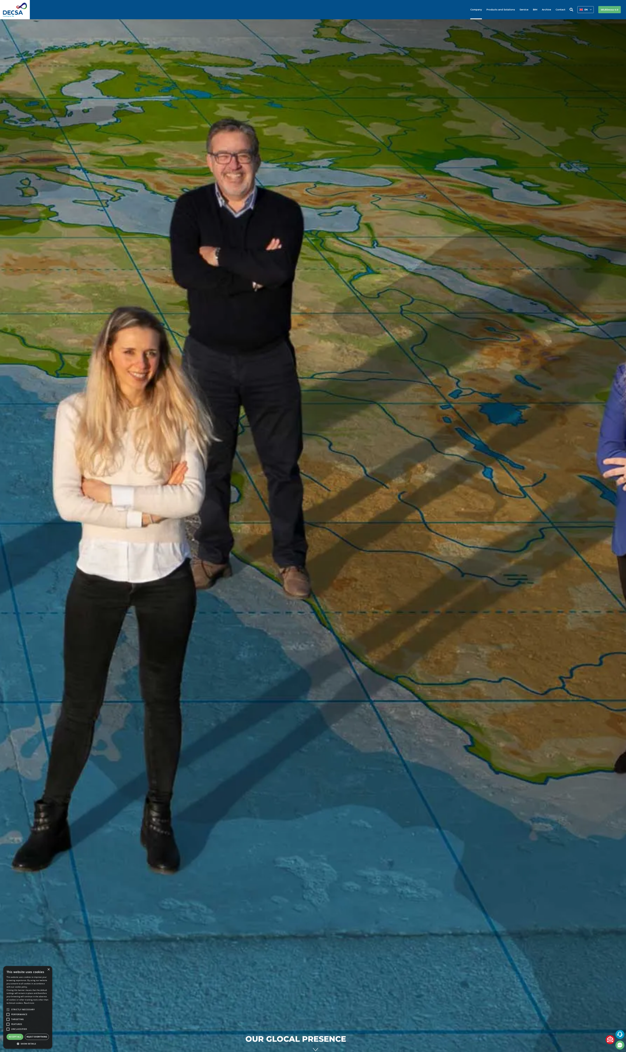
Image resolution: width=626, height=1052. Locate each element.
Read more (29, 1003)
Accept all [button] (15, 1036)
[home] (15, 9)
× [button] (48, 969)
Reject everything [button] (37, 1036)
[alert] (27, 1007)
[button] (585, 9)
